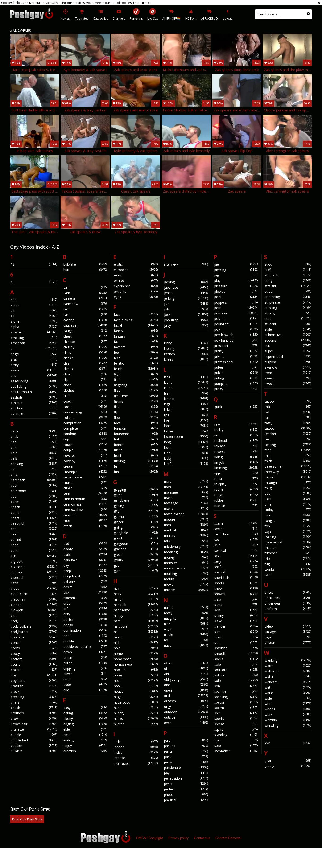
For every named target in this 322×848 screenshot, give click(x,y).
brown (34, 718)
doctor (85, 619)
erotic (136, 264)
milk (186, 541)
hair (136, 588)
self (236, 545)
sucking (288, 340)
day (85, 565)
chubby (85, 347)
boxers (34, 669)
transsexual (288, 542)
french (136, 444)
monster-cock (186, 568)
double (85, 641)
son (236, 686)
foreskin (136, 428)
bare (34, 474)
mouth (186, 579)
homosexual (136, 664)
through (288, 482)
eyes (136, 297)
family (136, 331)
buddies (34, 745)
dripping (85, 668)
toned (288, 515)
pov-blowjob (236, 335)
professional (236, 362)
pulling (236, 378)
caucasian (85, 325)
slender (236, 626)
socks (236, 659)
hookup (136, 669)
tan (288, 417)
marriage (186, 492)
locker (186, 431)
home (136, 653)
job (186, 309)
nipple (186, 634)
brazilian (34, 686)
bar (34, 469)
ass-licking (34, 386)
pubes (236, 367)
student (288, 324)
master (186, 508)
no (186, 640)
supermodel (288, 356)
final (136, 379)
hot (136, 680)
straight (288, 286)
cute (85, 520)
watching (288, 671)
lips (186, 415)
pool (236, 297)
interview (186, 264)
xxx (288, 743)
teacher (288, 434)
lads (186, 377)
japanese (186, 287)
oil (186, 668)
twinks (288, 569)
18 (34, 264)
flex (136, 406)
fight (136, 374)
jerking (186, 298)
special (236, 702)
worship (288, 720)
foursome (136, 434)
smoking (236, 648)
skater (236, 604)
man (186, 487)
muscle (186, 590)
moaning (186, 552)
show (236, 588)
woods (288, 709)
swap (288, 372)
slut (236, 642)
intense (136, 758)
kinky (186, 343)
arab (34, 359)
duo (85, 690)
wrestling (288, 725)
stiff (288, 270)
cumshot (85, 515)
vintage (288, 632)
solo (236, 680)
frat (136, 439)
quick (236, 406)
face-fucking (136, 320)
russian (236, 505)
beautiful (34, 523)
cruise (85, 482)
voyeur (288, 642)
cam (85, 293)
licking (186, 409)
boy (34, 675)
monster (186, 562)
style (288, 329)
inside (136, 752)
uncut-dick (288, 598)
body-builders (34, 626)
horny (136, 675)
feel (136, 352)
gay (136, 511)
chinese (85, 341)
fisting (136, 401)
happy (136, 615)
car (85, 309)
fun (136, 471)
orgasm (186, 701)
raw (236, 424)
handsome (136, 610)
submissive (288, 335)
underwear (288, 603)
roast (236, 478)
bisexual (34, 577)
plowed (236, 291)
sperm (236, 707)
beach (34, 507)
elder (85, 729)
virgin (288, 637)
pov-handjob (236, 340)
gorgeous (136, 543)
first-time (136, 396)
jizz (186, 303)
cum (85, 493)
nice (186, 624)
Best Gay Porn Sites (27, 819)
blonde (34, 604)
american (34, 343)
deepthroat (85, 576)
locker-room (186, 436)
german (136, 516)
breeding (34, 697)
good (136, 538)
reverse (236, 451)
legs (186, 404)
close (85, 385)
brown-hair (34, 724)
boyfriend (34, 680)
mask (186, 497)
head (136, 637)
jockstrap (186, 320)
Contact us (202, 838)
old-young (186, 679)
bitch (34, 583)
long (186, 442)
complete (85, 428)
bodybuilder (34, 632)
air (34, 310)
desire (85, 587)
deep (85, 570)
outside (186, 717)
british (34, 707)
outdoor (186, 712)
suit (288, 345)
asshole (34, 397)
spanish (236, 691)
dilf (85, 608)
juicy (186, 325)
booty (34, 653)
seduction (236, 534)
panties (186, 746)
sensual (236, 550)
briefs (34, 702)
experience (136, 286)
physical (186, 800)
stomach (288, 275)
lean (186, 393)
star (236, 740)
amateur (34, 332)
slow (236, 637)
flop (136, 417)
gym (136, 570)
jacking (186, 282)
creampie (85, 471)
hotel (136, 686)
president (236, 345)
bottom (34, 659)
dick (85, 592)
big (34, 556)
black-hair (34, 599)
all (34, 316)
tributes (288, 547)
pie (236, 264)
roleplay (236, 484)
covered (85, 455)
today (288, 509)
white (288, 693)
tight (288, 499)
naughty (186, 618)
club (85, 396)
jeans (186, 293)
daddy (85, 549)
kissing (186, 348)
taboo (288, 401)
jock (186, 314)
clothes (85, 390)
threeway (288, 471)
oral (186, 695)
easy (85, 707)
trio (288, 558)
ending (85, 740)
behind (34, 539)
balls (34, 458)
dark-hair (85, 560)
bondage (34, 637)
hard (136, 621)
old (186, 674)
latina (186, 382)
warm (288, 665)
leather (186, 398)
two (288, 574)
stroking (288, 307)
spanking (236, 697)
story (288, 280)
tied (288, 493)
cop (85, 439)
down (85, 652)
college (85, 417)
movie (186, 584)
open (186, 690)
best (34, 550)
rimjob (236, 462)
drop (85, 679)
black (34, 588)
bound (34, 664)
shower (236, 594)
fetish (136, 368)
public (236, 372)
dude (85, 684)
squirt (236, 729)
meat (186, 525)
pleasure (236, 286)
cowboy (85, 461)
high (136, 642)
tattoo (288, 428)
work (288, 714)
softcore (236, 669)
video (288, 626)
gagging (136, 489)
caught (85, 331)
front (136, 455)
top (288, 526)
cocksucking (85, 412)
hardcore (136, 626)
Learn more (141, 2)
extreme (136, 291)
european (136, 270)
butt (85, 270)
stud (288, 318)
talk (288, 406)
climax (85, 368)
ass (34, 375)
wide (288, 698)
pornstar (236, 313)
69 (34, 282)
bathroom (34, 491)
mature (186, 519)
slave (236, 621)
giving (136, 527)
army (34, 364)
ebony (85, 718)
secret (236, 529)
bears (34, 518)
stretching (288, 297)
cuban (85, 488)
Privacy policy (178, 838)
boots (34, 648)
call (85, 287)
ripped (236, 473)
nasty (186, 613)
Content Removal (228, 838)
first (136, 390)
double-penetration (85, 646)
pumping (236, 383)
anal (34, 348)
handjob (136, 604)
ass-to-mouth (34, 392)
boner (34, 642)
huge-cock (136, 702)
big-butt (34, 561)
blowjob (34, 610)
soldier (236, 675)
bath (34, 485)
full (136, 466)
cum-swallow (85, 509)
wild (288, 703)
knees (186, 359)
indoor (136, 747)
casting (85, 320)
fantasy (136, 336)
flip (136, 412)
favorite (136, 347)
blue (34, 615)
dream (85, 657)
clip (85, 379)
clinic (85, 374)
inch (136, 741)
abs (34, 299)
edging (85, 724)
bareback (34, 480)
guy (136, 565)
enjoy (85, 745)
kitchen (186, 354)
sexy (236, 561)
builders (34, 751)
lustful (186, 463)
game (136, 495)
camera (85, 298)
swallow (288, 367)
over (186, 722)
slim (236, 632)
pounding (236, 324)
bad (34, 442)
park (186, 756)
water (288, 676)
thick (288, 461)
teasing (288, 444)
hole (136, 648)
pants (186, 751)
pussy (236, 389)
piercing (236, 270)
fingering (136, 385)
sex (236, 556)
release (236, 446)
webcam (288, 682)
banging (34, 463)
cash (85, 314)
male (186, 481)
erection (85, 751)
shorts (236, 583)
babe (34, 431)
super (288, 351)
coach (85, 401)
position (236, 318)
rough (236, 495)
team (288, 439)
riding (236, 457)
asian (34, 370)
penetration (186, 778)
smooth (236, 653)
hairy (136, 594)
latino (186, 388)
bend (34, 545)
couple (85, 450)
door (85, 636)
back (34, 436)
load (186, 426)
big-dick (34, 572)
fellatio (136, 363)
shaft (236, 566)
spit (236, 713)
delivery (85, 581)
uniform (288, 608)
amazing (34, 337)
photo (186, 794)
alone (34, 321)
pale (186, 740)
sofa (236, 664)
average (34, 413)
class (85, 352)
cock (85, 406)
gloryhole (136, 533)
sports (236, 718)
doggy (85, 625)
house (136, 691)
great (136, 554)
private (236, 356)
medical (186, 530)
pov (236, 329)
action (34, 305)
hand (136, 599)
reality (236, 430)
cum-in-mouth (85, 499)
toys (288, 531)
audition (34, 408)
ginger (136, 522)
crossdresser (85, 477)
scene (236, 523)
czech (85, 526)
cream (85, 466)
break (34, 691)
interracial (136, 763)
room (236, 489)
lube (186, 453)
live (186, 420)
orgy (186, 706)
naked (186, 607)
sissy (236, 599)
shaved (236, 572)
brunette (34, 729)
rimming (236, 467)
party (186, 762)
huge (136, 697)
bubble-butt (34, 740)
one (186, 685)
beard (34, 512)
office (186, 663)
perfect (186, 789)
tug (288, 564)
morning (186, 573)
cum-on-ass (85, 504)
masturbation (186, 514)
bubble (34, 735)
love (186, 447)
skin (236, 610)
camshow (85, 303)
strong (288, 313)
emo (85, 735)
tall (288, 412)
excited (136, 280)
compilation (85, 423)
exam (136, 275)
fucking (136, 461)
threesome (288, 466)
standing (236, 735)
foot (136, 423)
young (288, 766)
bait (34, 447)
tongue (288, 520)
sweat (288, 378)
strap (288, 291)
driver (85, 673)
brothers (34, 713)
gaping (136, 505)
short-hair (236, 577)
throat (288, 477)
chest (85, 336)
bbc (34, 496)
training (288, 537)
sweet (288, 383)
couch (85, 444)
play (236, 280)
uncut (288, 592)
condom (85, 434)
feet (136, 358)
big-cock (34, 566)
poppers (236, 302)
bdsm (34, 501)
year (288, 760)
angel (34, 354)
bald (34, 453)
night (186, 629)
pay (186, 773)
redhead (236, 440)
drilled (85, 663)
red (236, 435)
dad (85, 543)
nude (186, 645)
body (34, 621)
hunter (136, 724)
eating (85, 713)
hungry (136, 713)
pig (236, 275)
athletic (34, 402)
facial (136, 325)
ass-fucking (34, 381)
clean (85, 363)
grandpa (136, 549)
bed (34, 529)
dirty (85, 614)
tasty (288, 423)
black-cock (34, 594)
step (236, 745)
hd (136, 632)
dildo (85, 603)
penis (186, 784)
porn (236, 307)
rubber (236, 500)
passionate (186, 767)
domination (85, 630)
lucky (186, 458)
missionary (186, 546)
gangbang (136, 500)
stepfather (236, 751)
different (85, 598)
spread (236, 724)
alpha (34, 327)
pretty (236, 351)
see (236, 539)
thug (288, 488)
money (186, 557)
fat (136, 341)
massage (186, 503)
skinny (236, 615)
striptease (288, 302)
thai (288, 455)
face (136, 314)
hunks (136, 718)
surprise (288, 362)
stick (288, 264)
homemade (136, 659)
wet (288, 687)
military (186, 535)
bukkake (85, 264)
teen (288, 450)
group (136, 560)
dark (85, 554)
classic (85, 358)
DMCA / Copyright (149, 838)
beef (34, 534)
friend (136, 450)
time (288, 504)
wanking (288, 660)
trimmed (288, 553)
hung (136, 707)
